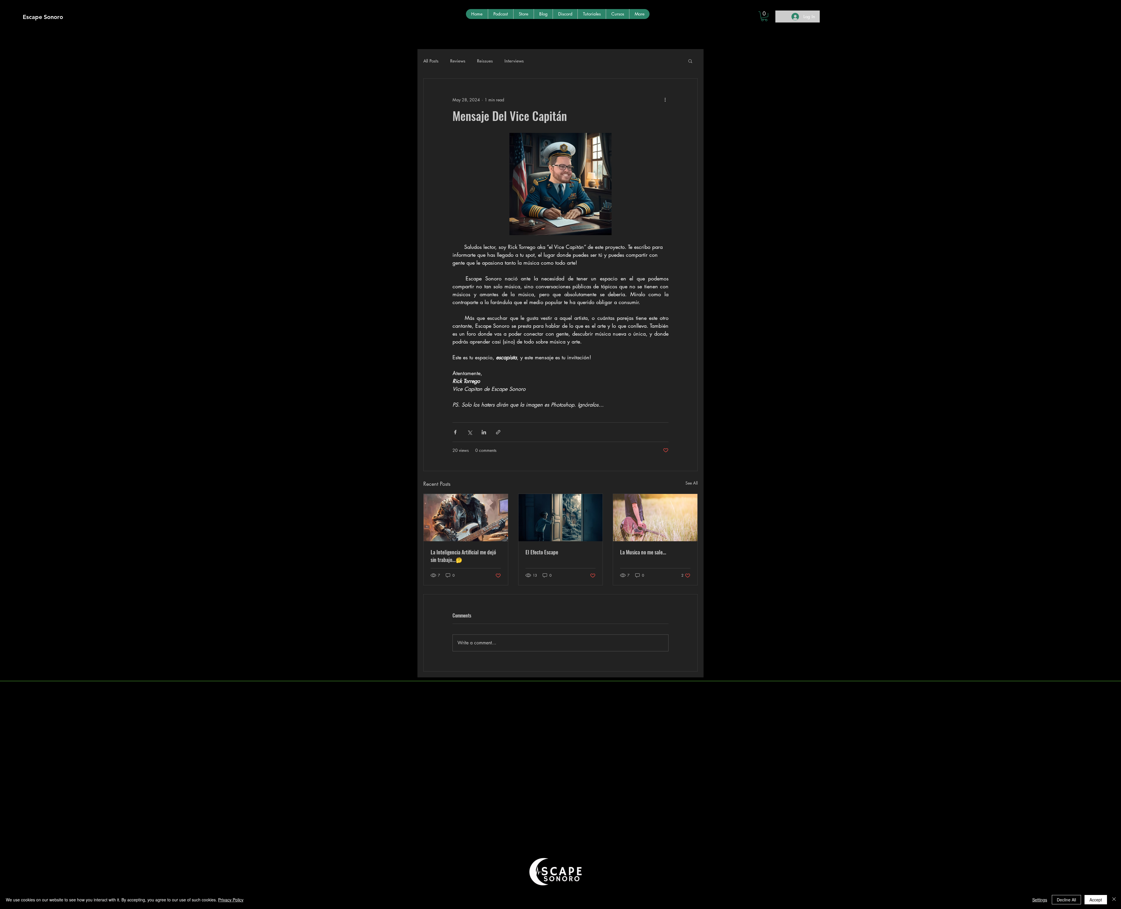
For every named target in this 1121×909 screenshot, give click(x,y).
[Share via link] (498, 432)
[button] (764, 16)
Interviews (514, 61)
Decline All (1066, 900)
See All (691, 483)
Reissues (485, 61)
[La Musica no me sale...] (655, 517)
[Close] (1113, 899)
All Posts (430, 61)
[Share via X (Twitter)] (469, 432)
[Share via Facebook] (455, 432)
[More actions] (665, 99)
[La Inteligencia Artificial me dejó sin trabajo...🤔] (466, 517)
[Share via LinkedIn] (484, 432)
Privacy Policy (230, 900)
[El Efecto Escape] (560, 517)
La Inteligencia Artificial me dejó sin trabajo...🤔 (463, 555)
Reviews (457, 61)
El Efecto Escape (541, 552)
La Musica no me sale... (643, 552)
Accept (1095, 900)
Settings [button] (1039, 900)
